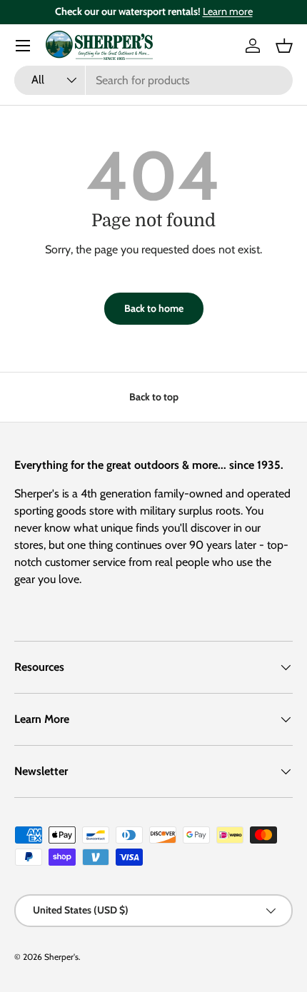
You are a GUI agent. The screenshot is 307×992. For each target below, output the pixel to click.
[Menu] (23, 45)
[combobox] (153, 80)
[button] (284, 45)
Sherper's (61, 956)
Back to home (153, 308)
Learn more (228, 11)
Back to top (153, 396)
